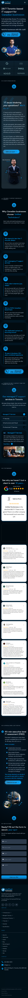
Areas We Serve (6, 926)
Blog (4, 941)
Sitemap (4, 950)
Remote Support (6, 944)
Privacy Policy (4, 991)
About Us (5, 935)
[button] (25, 2)
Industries (5, 923)
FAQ (3, 953)
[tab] (14, 414)
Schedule (5, 948)
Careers (4, 939)
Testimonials (5, 937)
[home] (5, 2)
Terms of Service (4, 993)
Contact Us (5, 946)
